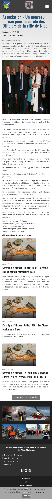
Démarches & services (13, 455)
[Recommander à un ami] (18, 32)
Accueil (4, 36)
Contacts (7, 464)
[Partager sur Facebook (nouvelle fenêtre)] (13, 32)
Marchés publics (11, 458)
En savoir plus (40, 492)
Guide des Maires (11, 461)
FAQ (26, 482)
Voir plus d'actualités (26, 397)
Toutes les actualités (16, 36)
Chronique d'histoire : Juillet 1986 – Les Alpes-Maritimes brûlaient (25, 327)
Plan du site (26, 478)
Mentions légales (26, 485)
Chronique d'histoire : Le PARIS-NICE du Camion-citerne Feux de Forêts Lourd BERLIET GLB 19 (25, 375)
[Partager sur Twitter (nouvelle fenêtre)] (15, 32)
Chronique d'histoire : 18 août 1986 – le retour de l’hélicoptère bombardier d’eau (25, 270)
